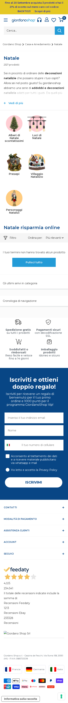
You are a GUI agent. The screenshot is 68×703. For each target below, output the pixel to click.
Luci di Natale (37, 137)
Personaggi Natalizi (14, 211)
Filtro (13, 237)
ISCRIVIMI (33, 482)
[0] (61, 19)
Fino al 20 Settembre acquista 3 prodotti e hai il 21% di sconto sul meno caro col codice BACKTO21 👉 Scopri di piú (34, 7)
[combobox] (12, 445)
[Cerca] (59, 30)
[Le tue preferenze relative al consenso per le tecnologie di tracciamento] (61, 696)
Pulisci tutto (34, 262)
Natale (58, 44)
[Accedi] (46, 19)
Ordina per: (35, 237)
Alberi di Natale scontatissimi (14, 138)
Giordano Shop (12, 44)
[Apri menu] (6, 20)
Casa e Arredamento (38, 44)
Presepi (14, 174)
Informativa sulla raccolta (20, 698)
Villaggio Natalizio (37, 175)
